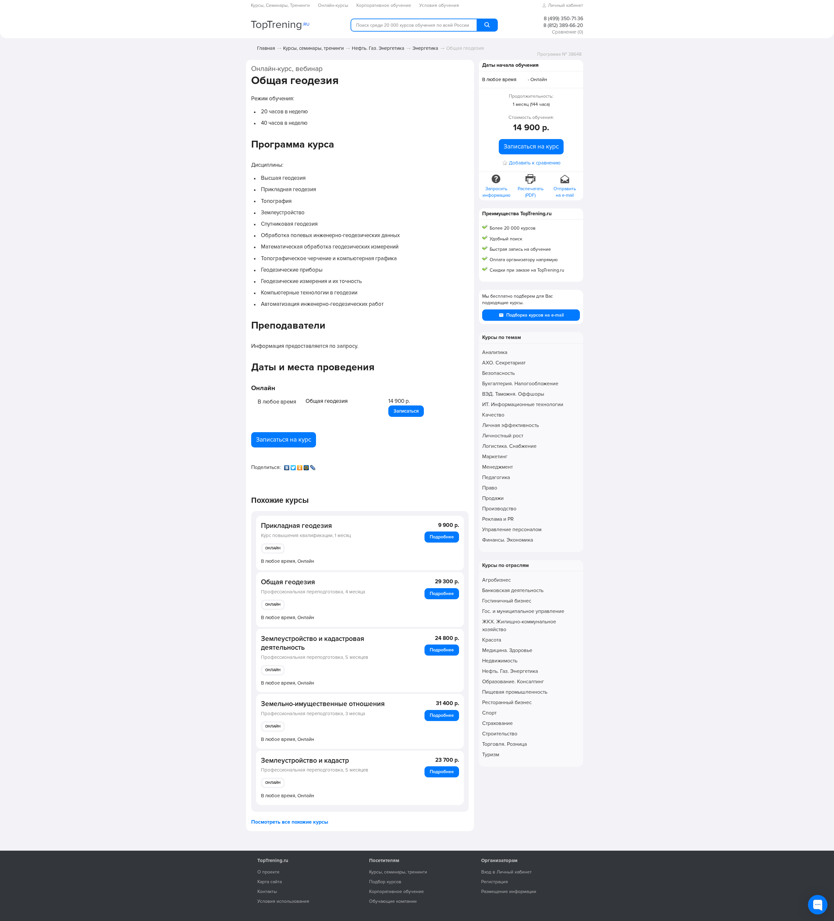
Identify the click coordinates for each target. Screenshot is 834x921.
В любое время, (287, 561)
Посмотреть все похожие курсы (289, 822)
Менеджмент (497, 467)
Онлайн (272, 548)
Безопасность (498, 373)
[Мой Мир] (307, 466)
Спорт (489, 713)
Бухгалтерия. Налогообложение (520, 383)
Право (489, 488)
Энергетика (425, 48)
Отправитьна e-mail (565, 192)
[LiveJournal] (313, 466)
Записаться (406, 411)
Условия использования (283, 901)
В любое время (499, 79)
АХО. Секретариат (503, 363)
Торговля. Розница (504, 744)
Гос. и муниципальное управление (523, 611)
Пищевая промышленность (514, 692)
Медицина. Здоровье (507, 650)
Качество (493, 415)
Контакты (267, 891)
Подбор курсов (385, 882)
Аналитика (494, 352)
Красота (491, 640)
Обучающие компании (393, 901)
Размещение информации (508, 891)
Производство (499, 508)
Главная (266, 48)
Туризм (490, 754)
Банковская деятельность (512, 590)
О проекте (268, 872)
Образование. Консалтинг (513, 681)
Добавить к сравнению (534, 163)
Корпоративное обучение (396, 891)
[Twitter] (294, 466)
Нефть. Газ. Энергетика (378, 48)
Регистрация (494, 882)
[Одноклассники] (300, 466)
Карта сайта (269, 882)
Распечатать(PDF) (530, 192)
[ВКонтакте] (287, 466)
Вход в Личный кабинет (506, 872)
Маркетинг (495, 456)
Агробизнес (496, 580)
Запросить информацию (496, 192)
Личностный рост (502, 435)
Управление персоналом (511, 529)
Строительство (499, 733)
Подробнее (442, 537)
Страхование (497, 723)
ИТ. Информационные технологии (522, 404)
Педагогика (496, 477)
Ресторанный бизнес (507, 702)
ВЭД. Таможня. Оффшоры (513, 394)
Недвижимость (499, 661)
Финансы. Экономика (507, 540)
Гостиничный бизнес (506, 601)
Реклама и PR (498, 519)
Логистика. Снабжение (509, 446)
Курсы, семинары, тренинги (313, 48)
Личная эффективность (510, 425)
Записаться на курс (283, 440)
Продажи (493, 498)
